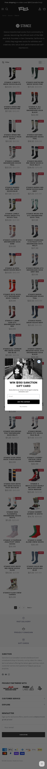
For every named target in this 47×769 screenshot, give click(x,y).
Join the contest (23, 402)
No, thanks (23, 406)
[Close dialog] (38, 361)
